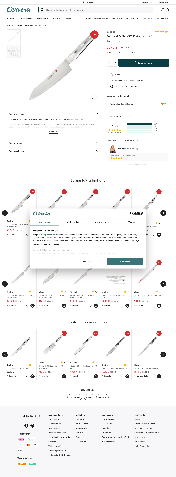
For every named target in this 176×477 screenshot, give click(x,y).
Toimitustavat (54, 423)
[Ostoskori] (167, 9)
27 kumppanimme (47, 234)
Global (89, 397)
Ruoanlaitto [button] (42, 18)
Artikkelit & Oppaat (143, 428)
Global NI (102, 397)
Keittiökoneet (82, 423)
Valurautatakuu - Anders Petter (116, 437)
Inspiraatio (163, 18)
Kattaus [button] (56, 18)
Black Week (139, 441)
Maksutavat (54, 428)
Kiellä (50, 262)
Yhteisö (128, 116)
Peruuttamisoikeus (57, 432)
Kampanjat (117, 18)
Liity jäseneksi (108, 419)
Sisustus (79, 437)
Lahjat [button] (88, 18)
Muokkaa (86, 262)
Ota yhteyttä (54, 419)
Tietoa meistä (54, 446)
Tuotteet (10, 18)
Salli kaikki (125, 262)
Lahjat (137, 419)
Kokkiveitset (75, 397)
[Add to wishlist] (93, 99)
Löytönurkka (101, 18)
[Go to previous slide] (5, 213)
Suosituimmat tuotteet (144, 423)
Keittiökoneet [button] (26, 18)
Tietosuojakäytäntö (57, 450)
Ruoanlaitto (81, 428)
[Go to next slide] (163, 213)
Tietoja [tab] (131, 222)
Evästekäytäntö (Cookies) (60, 454)
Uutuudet (148, 18)
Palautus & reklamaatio (59, 437)
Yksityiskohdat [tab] (73, 222)
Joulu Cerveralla (141, 446)
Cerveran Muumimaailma (146, 432)
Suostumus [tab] (44, 222)
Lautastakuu (107, 432)
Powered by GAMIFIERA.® (138, 164)
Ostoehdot (53, 441)
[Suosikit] (162, 9)
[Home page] (18, 11)
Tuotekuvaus (112, 41)
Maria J (121, 148)
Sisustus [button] (68, 18)
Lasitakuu (106, 428)
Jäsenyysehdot (108, 441)
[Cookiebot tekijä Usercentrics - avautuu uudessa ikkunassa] (132, 213)
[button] (42, 10)
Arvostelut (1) (115, 116)
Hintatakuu (107, 423)
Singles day (139, 437)
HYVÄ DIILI (81, 441)
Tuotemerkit (133, 18)
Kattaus (79, 432)
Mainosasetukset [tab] (102, 222)
